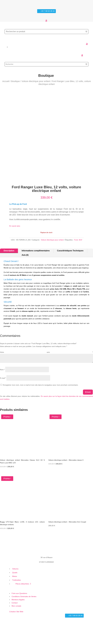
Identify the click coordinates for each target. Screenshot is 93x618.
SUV (80, 240)
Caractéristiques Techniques (70, 251)
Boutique (15, 81)
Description (9, 251)
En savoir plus (14, 226)
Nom (2, 370)
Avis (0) (25, 255)
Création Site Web (16, 612)
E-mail (3, 378)
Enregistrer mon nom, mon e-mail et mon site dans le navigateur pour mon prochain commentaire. (40, 385)
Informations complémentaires (36, 251)
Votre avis (46, 352)
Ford (76, 240)
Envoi (88, 392)
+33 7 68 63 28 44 (48, 11)
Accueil (5, 81)
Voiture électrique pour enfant (36, 81)
